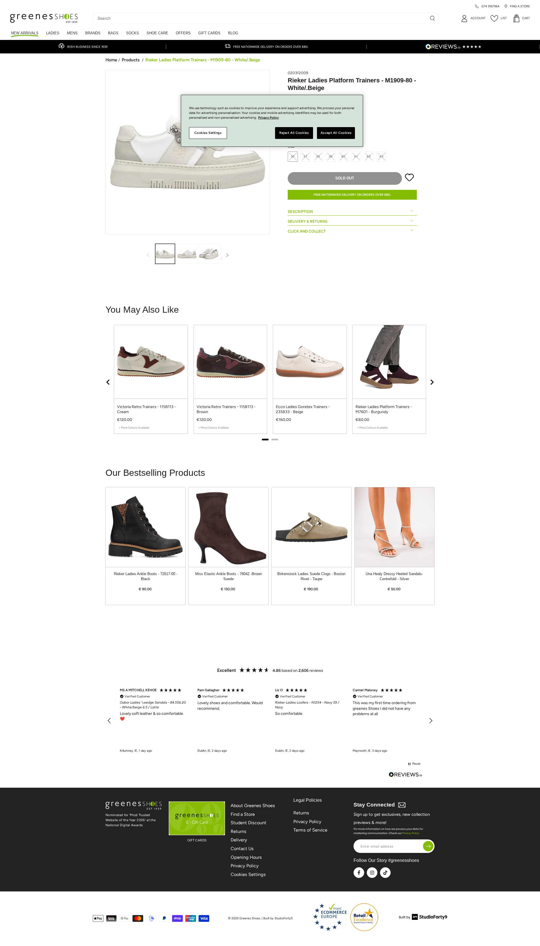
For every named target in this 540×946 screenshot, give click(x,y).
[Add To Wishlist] (409, 180)
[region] (270, 382)
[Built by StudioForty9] (423, 918)
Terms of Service (310, 830)
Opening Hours (246, 857)
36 (293, 156)
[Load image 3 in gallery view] (209, 254)
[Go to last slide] (108, 382)
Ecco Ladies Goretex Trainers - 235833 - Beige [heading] (303, 409)
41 (356, 156)
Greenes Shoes (249, 918)
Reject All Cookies (294, 133)
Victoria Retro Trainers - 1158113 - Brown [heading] (226, 409)
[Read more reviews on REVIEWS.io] (405, 775)
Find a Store (243, 814)
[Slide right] (227, 255)
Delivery (239, 840)
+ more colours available (134, 427)
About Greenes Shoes (253, 805)
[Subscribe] (428, 846)
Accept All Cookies (336, 133)
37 (305, 156)
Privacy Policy (245, 865)
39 (331, 156)
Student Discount (248, 822)
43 (381, 156)
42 (368, 156)
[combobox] (262, 18)
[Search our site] (432, 18)
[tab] (265, 439)
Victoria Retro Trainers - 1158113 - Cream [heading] (146, 409)
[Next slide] (432, 382)
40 (343, 156)
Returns (238, 831)
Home (111, 59)
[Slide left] (148, 255)
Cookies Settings (248, 874)
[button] (109, 720)
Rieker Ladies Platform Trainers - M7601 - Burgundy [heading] (384, 409)
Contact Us (242, 848)
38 (318, 156)
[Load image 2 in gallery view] (187, 254)
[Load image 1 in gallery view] (165, 254)
